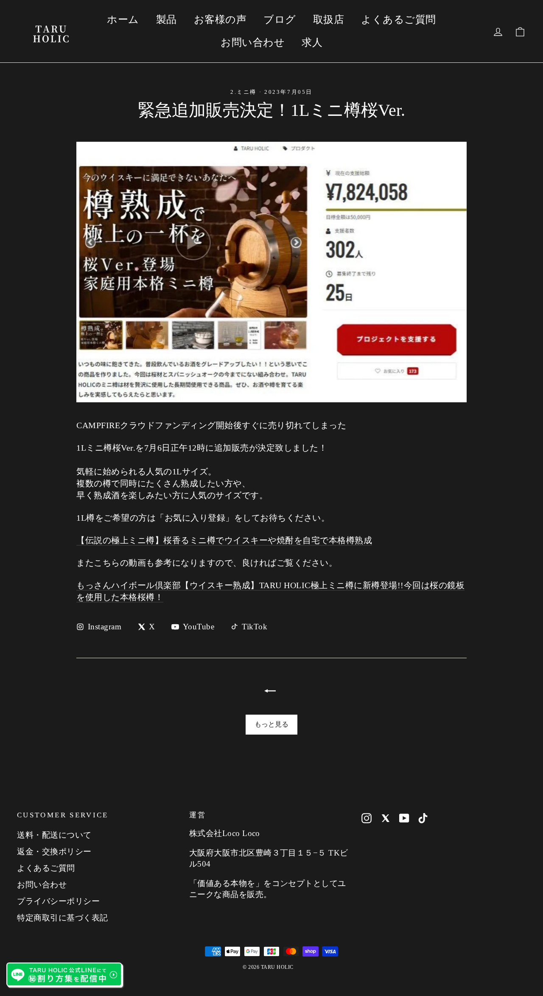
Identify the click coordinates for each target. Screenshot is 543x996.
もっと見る (271, 724)
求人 (312, 42)
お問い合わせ (253, 42)
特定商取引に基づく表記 (62, 917)
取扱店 (328, 19)
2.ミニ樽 (243, 92)
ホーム (123, 19)
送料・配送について (54, 834)
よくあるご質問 (398, 19)
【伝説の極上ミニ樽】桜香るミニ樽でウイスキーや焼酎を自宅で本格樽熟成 (224, 540)
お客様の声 (220, 19)
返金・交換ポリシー (54, 851)
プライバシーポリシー (58, 901)
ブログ (279, 19)
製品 (166, 19)
